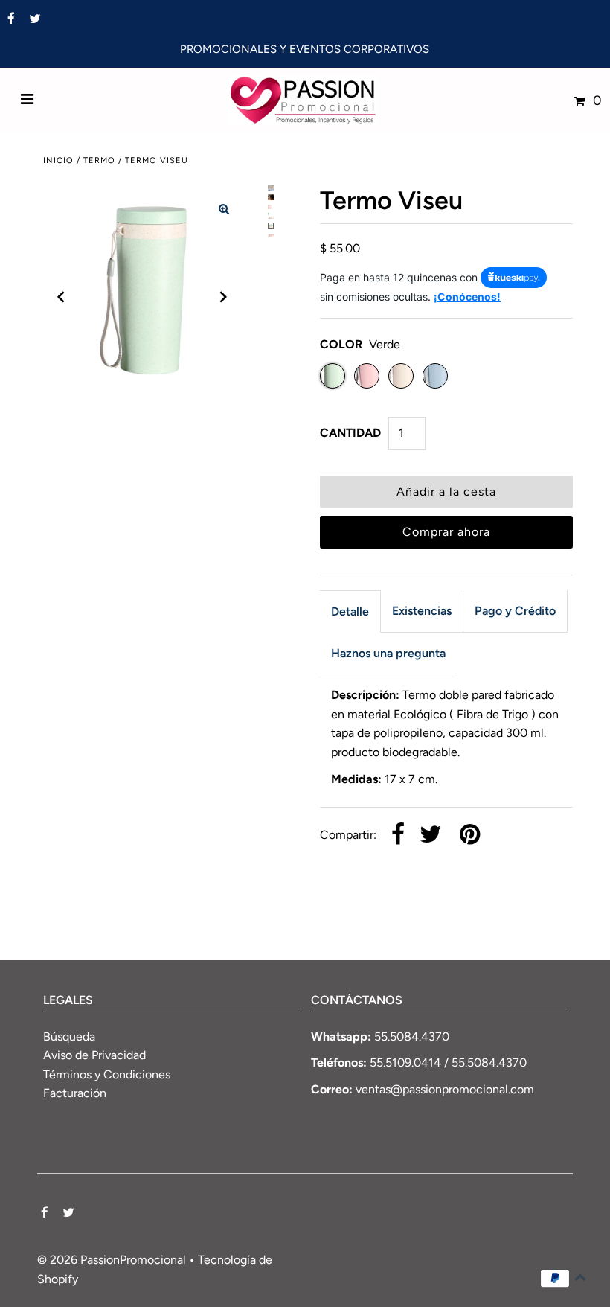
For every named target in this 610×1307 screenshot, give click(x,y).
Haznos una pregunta (388, 653)
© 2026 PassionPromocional (111, 1260)
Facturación (74, 1093)
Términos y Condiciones (106, 1074)
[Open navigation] (27, 100)
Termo (99, 160)
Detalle (350, 611)
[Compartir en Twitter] (431, 835)
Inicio (58, 160)
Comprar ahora (446, 532)
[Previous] (61, 297)
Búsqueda (69, 1036)
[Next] (224, 297)
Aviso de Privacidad (94, 1055)
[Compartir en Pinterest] (470, 835)
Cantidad (350, 433)
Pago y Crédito (515, 611)
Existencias (422, 611)
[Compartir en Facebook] (398, 835)
